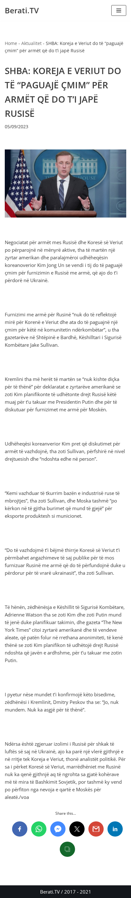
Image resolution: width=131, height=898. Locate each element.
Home (11, 43)
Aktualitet (31, 43)
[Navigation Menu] (118, 10)
